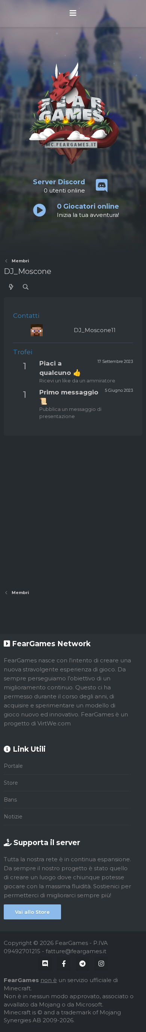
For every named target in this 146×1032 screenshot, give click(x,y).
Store (11, 782)
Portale (13, 766)
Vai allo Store (32, 912)
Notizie (13, 816)
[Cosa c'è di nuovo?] (11, 287)
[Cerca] (25, 287)
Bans (10, 799)
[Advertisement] (73, 509)
